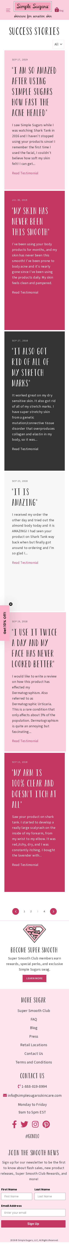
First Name (9, 1189)
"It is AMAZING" (25, 497)
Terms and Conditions (34, 1062)
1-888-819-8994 (34, 1086)
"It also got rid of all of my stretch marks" (31, 367)
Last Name (42, 1189)
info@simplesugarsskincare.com (35, 1095)
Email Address (11, 1206)
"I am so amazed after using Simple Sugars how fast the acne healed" (34, 92)
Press (33, 1036)
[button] (5, 623)
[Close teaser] (11, 604)
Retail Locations (33, 1044)
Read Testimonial (25, 173)
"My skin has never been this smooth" (31, 221)
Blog (33, 1027)
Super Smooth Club (33, 1010)
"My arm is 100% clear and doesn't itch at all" (34, 788)
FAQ (34, 1019)
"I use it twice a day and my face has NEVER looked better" (35, 648)
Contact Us (34, 1053)
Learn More (34, 978)
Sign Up (33, 1223)
